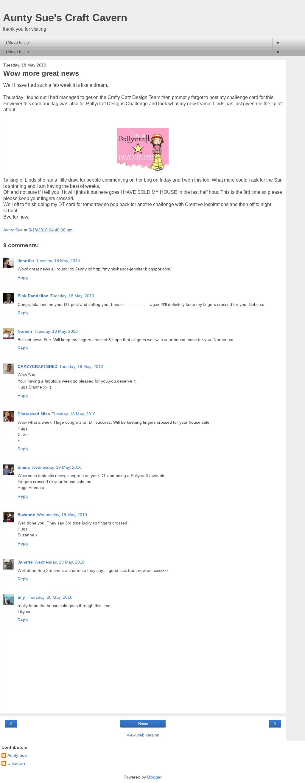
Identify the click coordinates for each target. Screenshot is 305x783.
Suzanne (26, 514)
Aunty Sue (17, 755)
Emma (24, 467)
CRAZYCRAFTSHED (37, 366)
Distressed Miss (34, 413)
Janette (25, 562)
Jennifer (26, 260)
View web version (143, 735)
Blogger (154, 777)
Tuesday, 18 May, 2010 (58, 260)
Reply (23, 277)
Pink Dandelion (33, 295)
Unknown (16, 763)
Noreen (25, 331)
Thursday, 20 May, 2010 (49, 597)
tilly (21, 597)
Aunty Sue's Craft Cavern (65, 17)
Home (143, 724)
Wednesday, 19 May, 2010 (57, 467)
